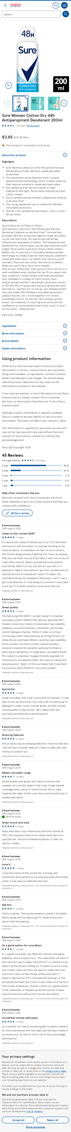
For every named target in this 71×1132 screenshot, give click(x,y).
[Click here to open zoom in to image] (8, 85)
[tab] (20, 103)
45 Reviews (33, 125)
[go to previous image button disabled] (7, 103)
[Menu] (5, 5)
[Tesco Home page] (15, 5)
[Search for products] (65, 14)
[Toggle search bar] (56, 5)
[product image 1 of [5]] (35, 58)
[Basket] (64, 5)
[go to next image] (64, 103)
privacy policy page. (56, 1071)
